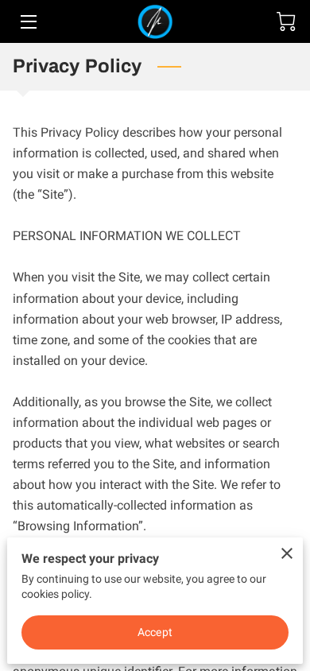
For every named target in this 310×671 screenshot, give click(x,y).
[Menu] (27, 22)
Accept (155, 632)
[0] (286, 21)
